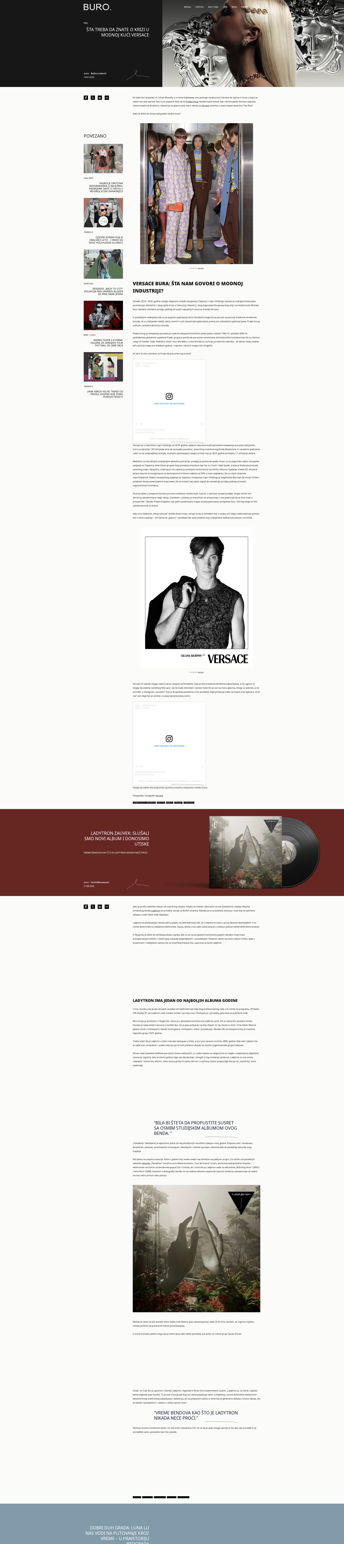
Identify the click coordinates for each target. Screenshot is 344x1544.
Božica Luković (98, 73)
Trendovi (88, 232)
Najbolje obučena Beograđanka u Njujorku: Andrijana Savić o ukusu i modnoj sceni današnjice (106, 187)
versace (201, 268)
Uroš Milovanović (100, 882)
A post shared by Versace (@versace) (169, 439)
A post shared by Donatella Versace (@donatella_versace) (169, 781)
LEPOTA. (199, 7)
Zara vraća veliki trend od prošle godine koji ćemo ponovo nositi (105, 394)
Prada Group (192, 101)
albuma (146, 1163)
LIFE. (225, 7)
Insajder (88, 178)
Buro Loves (90, 335)
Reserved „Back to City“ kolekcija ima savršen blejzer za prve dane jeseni (103, 291)
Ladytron (155, 910)
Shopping (88, 283)
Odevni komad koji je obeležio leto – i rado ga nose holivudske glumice (106, 240)
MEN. (234, 7)
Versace (205, 105)
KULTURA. (213, 7)
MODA (86, 23)
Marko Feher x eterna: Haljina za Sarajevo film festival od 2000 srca (106, 342)
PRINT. (244, 7)
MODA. (187, 7)
